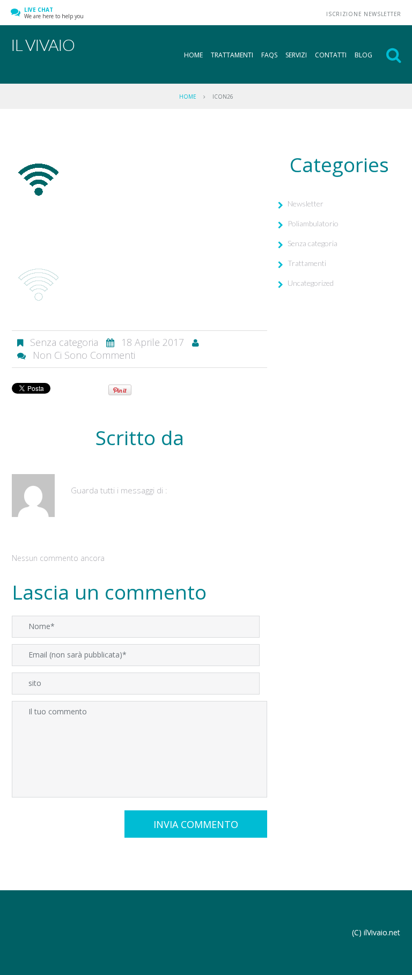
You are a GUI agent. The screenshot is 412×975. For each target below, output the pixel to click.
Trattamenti (232, 55)
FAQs (269, 55)
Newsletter (305, 203)
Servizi (296, 55)
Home (193, 55)
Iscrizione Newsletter (363, 14)
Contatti (331, 55)
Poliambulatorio (313, 223)
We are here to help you (54, 13)
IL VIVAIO (43, 44)
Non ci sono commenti (84, 355)
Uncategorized (311, 282)
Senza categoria (312, 243)
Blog (363, 55)
